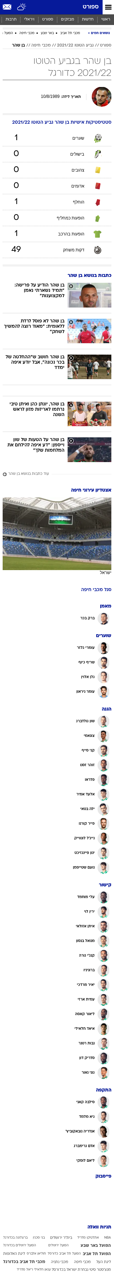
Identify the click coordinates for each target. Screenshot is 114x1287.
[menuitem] (87, 20)
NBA (107, 1237)
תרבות (11, 20)
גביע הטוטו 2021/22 (75, 45)
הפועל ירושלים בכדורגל (19, 1245)
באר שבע (47, 33)
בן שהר (18, 45)
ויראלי (29, 20)
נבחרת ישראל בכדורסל (70, 1270)
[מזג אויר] (22, 7)
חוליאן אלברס (36, 1253)
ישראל (105, 572)
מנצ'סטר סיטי (100, 1270)
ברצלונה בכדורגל (15, 1237)
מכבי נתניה (59, 1262)
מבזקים (67, 20)
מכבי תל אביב (70, 33)
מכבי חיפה (26, 33)
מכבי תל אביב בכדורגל (24, 1262)
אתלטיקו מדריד (88, 1237)
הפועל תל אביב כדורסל (64, 1253)
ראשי (105, 20)
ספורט (91, 7)
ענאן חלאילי (42, 1269)
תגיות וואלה (99, 1227)
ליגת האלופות (14, 1254)
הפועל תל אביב (97, 1254)
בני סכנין (39, 1237)
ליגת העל (103, 1262)
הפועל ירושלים (58, 1245)
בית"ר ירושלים (61, 1238)
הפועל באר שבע (96, 1246)
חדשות (88, 20)
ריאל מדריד (25, 1269)
